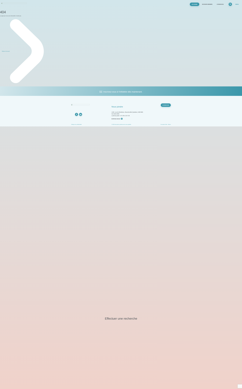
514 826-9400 (115, 114)
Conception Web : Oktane (166, 124)
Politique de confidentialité (76, 124)
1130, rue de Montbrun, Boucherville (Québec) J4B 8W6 (127, 112)
